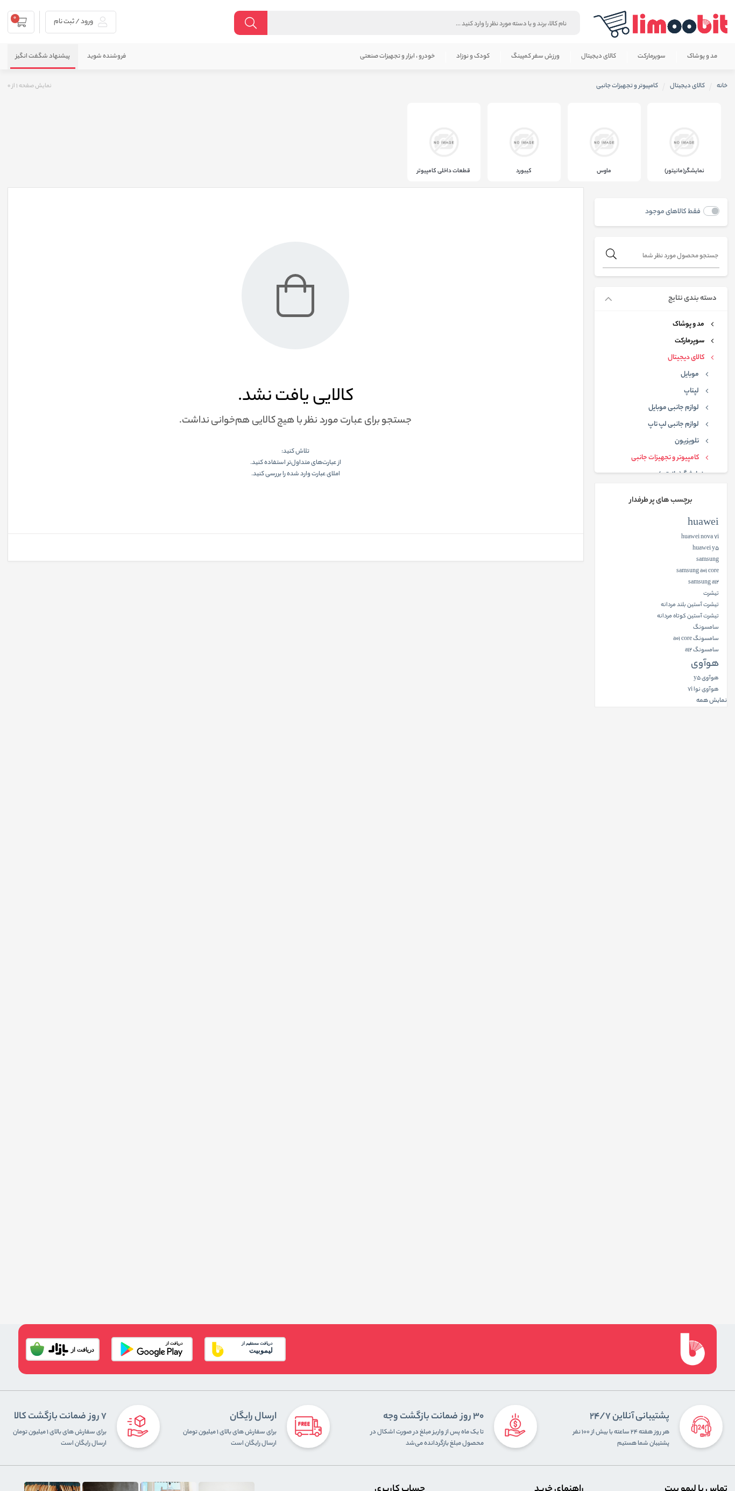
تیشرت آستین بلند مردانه (690, 605)
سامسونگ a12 (702, 650)
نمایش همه (711, 700)
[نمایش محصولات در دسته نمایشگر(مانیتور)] (683, 142)
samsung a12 (703, 582)
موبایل (690, 374)
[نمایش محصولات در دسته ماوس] (604, 142)
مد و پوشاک (702, 56)
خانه (722, 86)
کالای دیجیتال (598, 56)
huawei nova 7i (700, 537)
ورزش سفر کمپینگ (535, 56)
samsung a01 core (697, 571)
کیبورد (524, 171)
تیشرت (711, 594)
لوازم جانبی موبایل (673, 408)
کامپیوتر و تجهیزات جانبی (665, 458)
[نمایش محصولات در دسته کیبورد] (524, 142)
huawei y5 (705, 548)
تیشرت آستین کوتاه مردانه (688, 616)
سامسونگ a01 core (696, 639)
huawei (703, 523)
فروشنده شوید (106, 56)
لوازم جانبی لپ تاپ (673, 424)
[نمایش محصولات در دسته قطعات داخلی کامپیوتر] (443, 142)
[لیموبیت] (660, 24)
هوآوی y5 (706, 678)
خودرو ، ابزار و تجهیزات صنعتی (397, 56)
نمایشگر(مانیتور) (684, 171)
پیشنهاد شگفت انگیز (43, 56)
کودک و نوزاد (473, 56)
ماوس (604, 171)
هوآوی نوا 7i (703, 689)
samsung (707, 560)
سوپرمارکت (652, 56)
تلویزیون (687, 441)
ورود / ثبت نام (74, 21)
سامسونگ (706, 627)
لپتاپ (691, 391)
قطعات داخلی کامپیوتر (443, 171)
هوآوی (705, 664)
